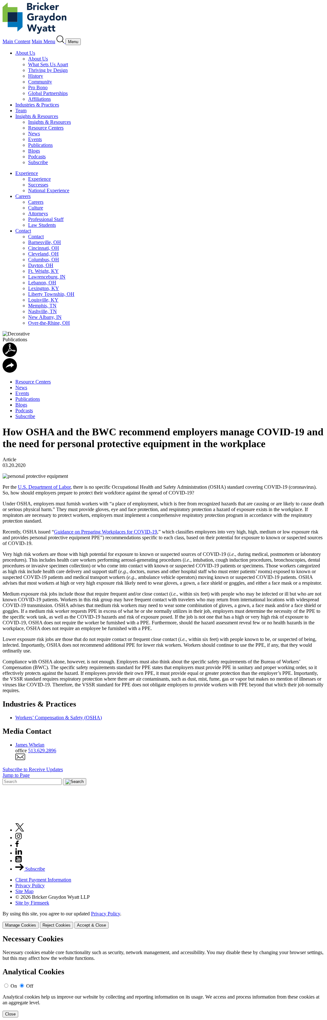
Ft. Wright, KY (43, 271)
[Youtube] (18, 860)
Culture (35, 207)
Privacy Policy (30, 885)
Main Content (16, 41)
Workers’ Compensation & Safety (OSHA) (58, 717)
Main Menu (43, 41)
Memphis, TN (42, 305)
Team (21, 110)
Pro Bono (38, 87)
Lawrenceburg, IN (46, 277)
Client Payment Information (43, 879)
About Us (25, 53)
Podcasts (37, 156)
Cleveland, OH (43, 254)
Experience (26, 173)
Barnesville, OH (44, 242)
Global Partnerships (48, 93)
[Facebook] (17, 845)
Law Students (42, 225)
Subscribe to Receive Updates (33, 769)
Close (10, 1014)
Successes (38, 184)
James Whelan (29, 744)
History (35, 76)
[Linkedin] (18, 853)
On (14, 986)
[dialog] (163, 920)
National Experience (48, 190)
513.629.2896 (42, 750)
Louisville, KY (43, 300)
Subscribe (38, 162)
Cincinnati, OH (43, 248)
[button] (10, 371)
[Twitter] (19, 830)
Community (40, 81)
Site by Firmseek (32, 902)
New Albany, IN (45, 317)
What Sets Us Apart (48, 64)
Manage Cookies (20, 925)
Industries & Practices (37, 104)
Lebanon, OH (42, 282)
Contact (23, 230)
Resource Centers (46, 127)
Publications (40, 145)
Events (35, 139)
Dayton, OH (40, 265)
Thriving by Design (48, 70)
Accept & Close (91, 925)
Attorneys (38, 213)
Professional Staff (46, 219)
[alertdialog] (163, 976)
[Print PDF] (10, 355)
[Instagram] (18, 837)
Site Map (24, 891)
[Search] (61, 41)
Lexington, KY (43, 288)
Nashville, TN (42, 311)
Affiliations (39, 99)
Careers (23, 196)
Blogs (34, 151)
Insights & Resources (36, 116)
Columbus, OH (43, 259)
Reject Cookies (56, 925)
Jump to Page (16, 775)
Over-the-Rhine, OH (49, 323)
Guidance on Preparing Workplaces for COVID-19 (105, 531)
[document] (163, 976)
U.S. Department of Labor (44, 487)
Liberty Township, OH (51, 294)
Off (29, 986)
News (34, 133)
